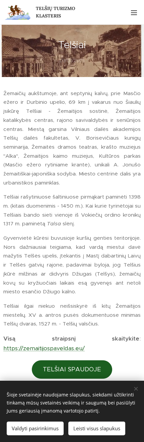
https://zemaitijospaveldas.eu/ (44, 348)
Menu (134, 12)
